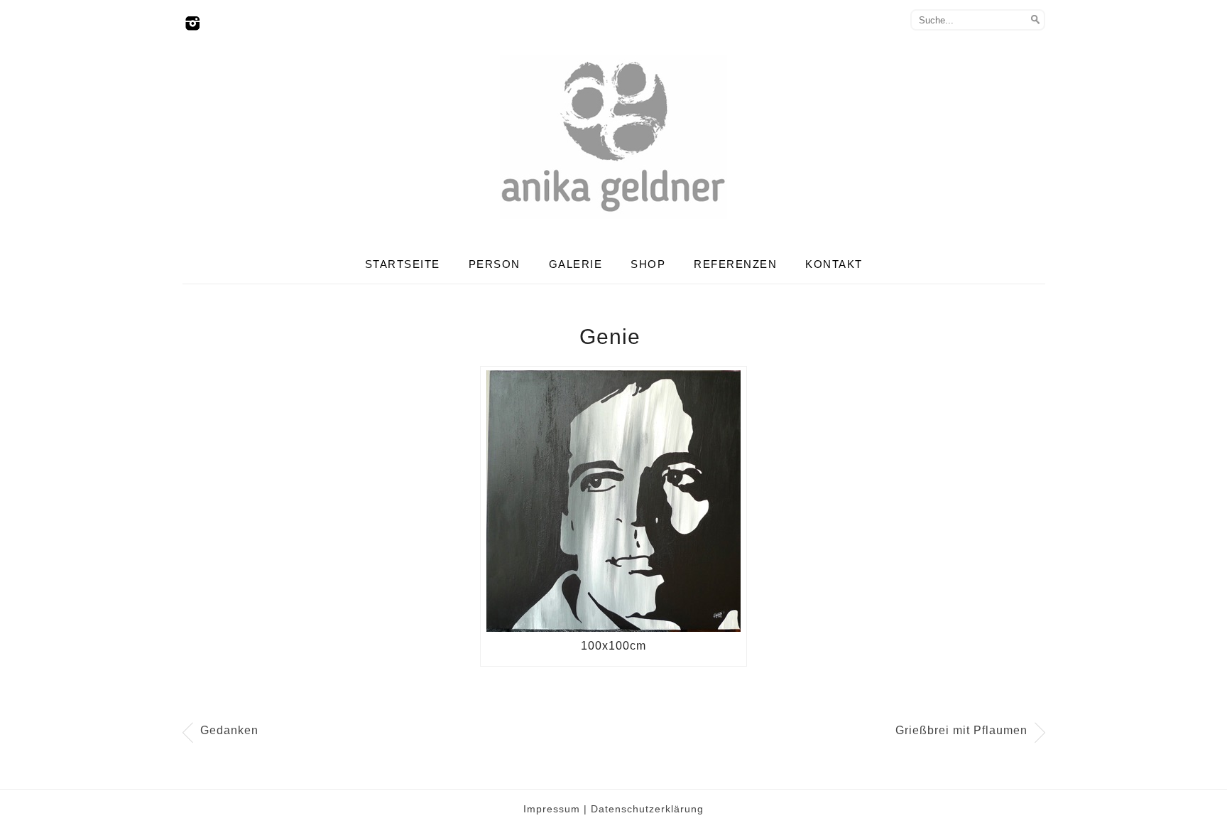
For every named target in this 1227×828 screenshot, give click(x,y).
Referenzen (735, 264)
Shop (648, 264)
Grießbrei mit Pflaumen (961, 730)
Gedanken (229, 730)
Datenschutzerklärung (647, 808)
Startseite (402, 264)
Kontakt (834, 264)
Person (494, 264)
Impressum (551, 808)
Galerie (576, 264)
